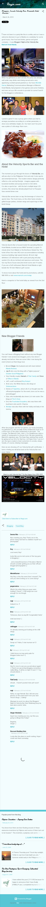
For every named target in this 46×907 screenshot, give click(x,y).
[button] (43, 11)
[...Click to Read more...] (35, 838)
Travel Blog (19, 526)
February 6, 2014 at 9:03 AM (26, 679)
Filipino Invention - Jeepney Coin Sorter (17, 819)
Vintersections (11, 386)
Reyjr (18, 903)
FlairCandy (14, 680)
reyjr (11, 601)
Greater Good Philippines (14, 374)
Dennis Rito (14, 534)
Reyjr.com (13, 4)
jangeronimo (14, 586)
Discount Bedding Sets (18, 731)
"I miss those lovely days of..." (13, 844)
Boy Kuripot (26, 381)
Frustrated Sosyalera (19, 402)
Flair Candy (32, 376)
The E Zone (16, 399)
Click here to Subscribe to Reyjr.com (14, 519)
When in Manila (13, 379)
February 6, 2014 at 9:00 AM (27, 534)
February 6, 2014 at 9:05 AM (30, 713)
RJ (11, 650)
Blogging (10, 526)
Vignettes (16, 389)
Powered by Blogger (24, 899)
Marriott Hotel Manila (9, 45)
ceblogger (13, 626)
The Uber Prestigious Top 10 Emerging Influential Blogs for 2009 (20, 870)
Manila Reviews (11, 369)
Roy (11, 549)
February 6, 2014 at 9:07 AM (19, 733)
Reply (12, 545)
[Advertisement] (23, 791)
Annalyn (9, 407)
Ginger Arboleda (16, 713)
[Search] (43, 4)
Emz (11, 612)
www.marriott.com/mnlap (23, 275)
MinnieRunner (15, 573)
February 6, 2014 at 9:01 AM (28, 586)
